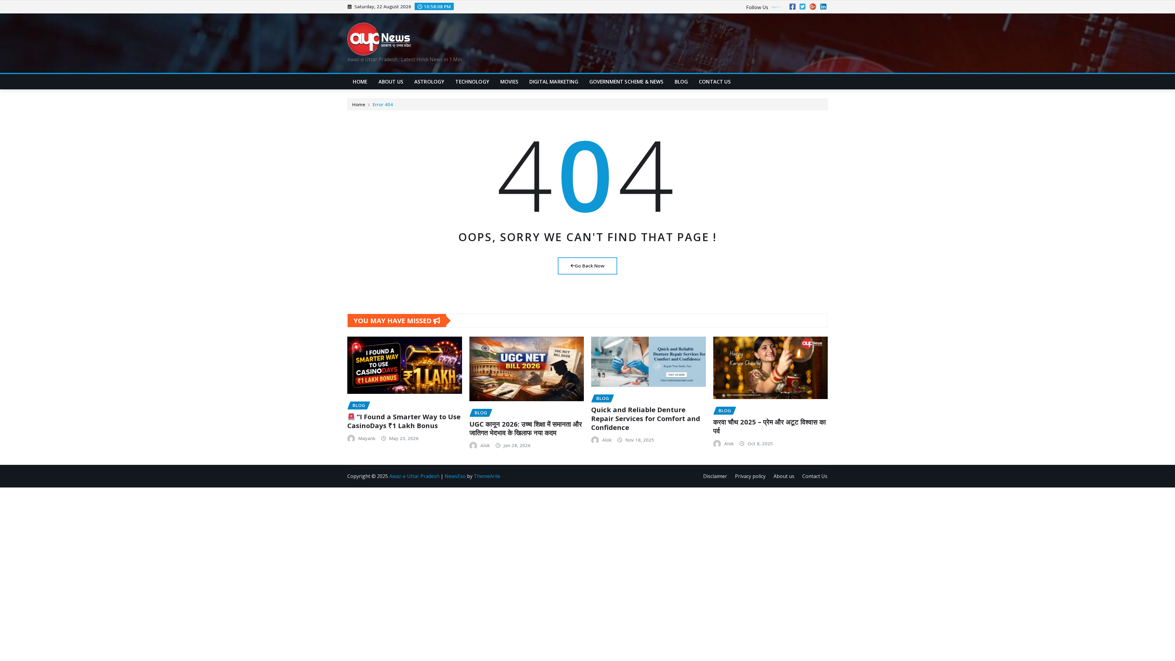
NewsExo (455, 476)
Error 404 (383, 104)
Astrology (429, 81)
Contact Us (814, 476)
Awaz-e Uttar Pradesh (414, 476)
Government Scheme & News (626, 81)
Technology (472, 81)
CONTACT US (715, 81)
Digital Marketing (553, 81)
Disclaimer (715, 476)
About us (784, 476)
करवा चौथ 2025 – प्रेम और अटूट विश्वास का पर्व (769, 426)
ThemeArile (487, 476)
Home (360, 81)
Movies (509, 81)
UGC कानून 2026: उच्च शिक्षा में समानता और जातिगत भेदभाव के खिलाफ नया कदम (525, 428)
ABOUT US (391, 81)
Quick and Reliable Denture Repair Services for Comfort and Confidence (645, 418)
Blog (681, 81)
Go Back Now (589, 266)
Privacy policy (750, 476)
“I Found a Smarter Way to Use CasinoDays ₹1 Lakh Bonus (404, 421)
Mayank (366, 438)
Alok (485, 445)
